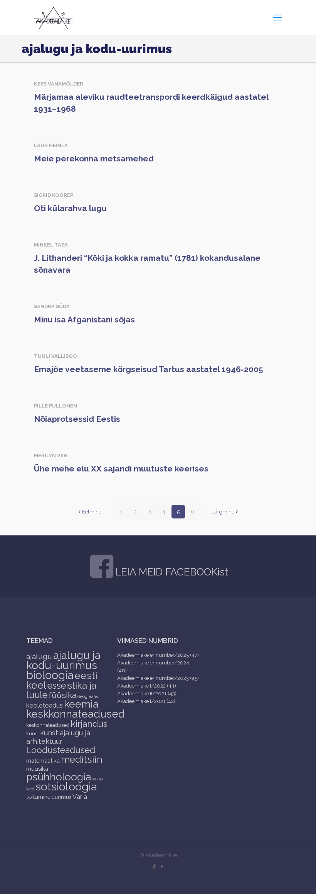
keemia (81, 704)
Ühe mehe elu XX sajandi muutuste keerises (121, 468)
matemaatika (43, 760)
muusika (37, 768)
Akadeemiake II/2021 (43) (146, 693)
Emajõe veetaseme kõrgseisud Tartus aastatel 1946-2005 (148, 369)
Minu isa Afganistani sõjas (84, 319)
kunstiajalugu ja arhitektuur (58, 737)
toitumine (38, 796)
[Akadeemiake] (53, 17)
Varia (79, 796)
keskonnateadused (47, 725)
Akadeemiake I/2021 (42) (146, 701)
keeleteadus (44, 705)
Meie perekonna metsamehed (94, 158)
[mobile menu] (277, 17)
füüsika (62, 695)
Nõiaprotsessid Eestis (77, 419)
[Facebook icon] (154, 866)
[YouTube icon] (162, 866)
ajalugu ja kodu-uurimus (63, 660)
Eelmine (91, 512)
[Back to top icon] (279, 878)
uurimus (61, 797)
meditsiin (82, 759)
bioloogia (49, 675)
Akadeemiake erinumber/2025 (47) (158, 655)
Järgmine (223, 512)
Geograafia (87, 696)
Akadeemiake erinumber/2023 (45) (158, 678)
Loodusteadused (60, 750)
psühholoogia (58, 777)
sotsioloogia (66, 786)
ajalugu (39, 656)
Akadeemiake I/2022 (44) (146, 686)
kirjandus (89, 723)
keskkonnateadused (75, 714)
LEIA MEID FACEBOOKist (171, 572)
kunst (32, 733)
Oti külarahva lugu (70, 208)
